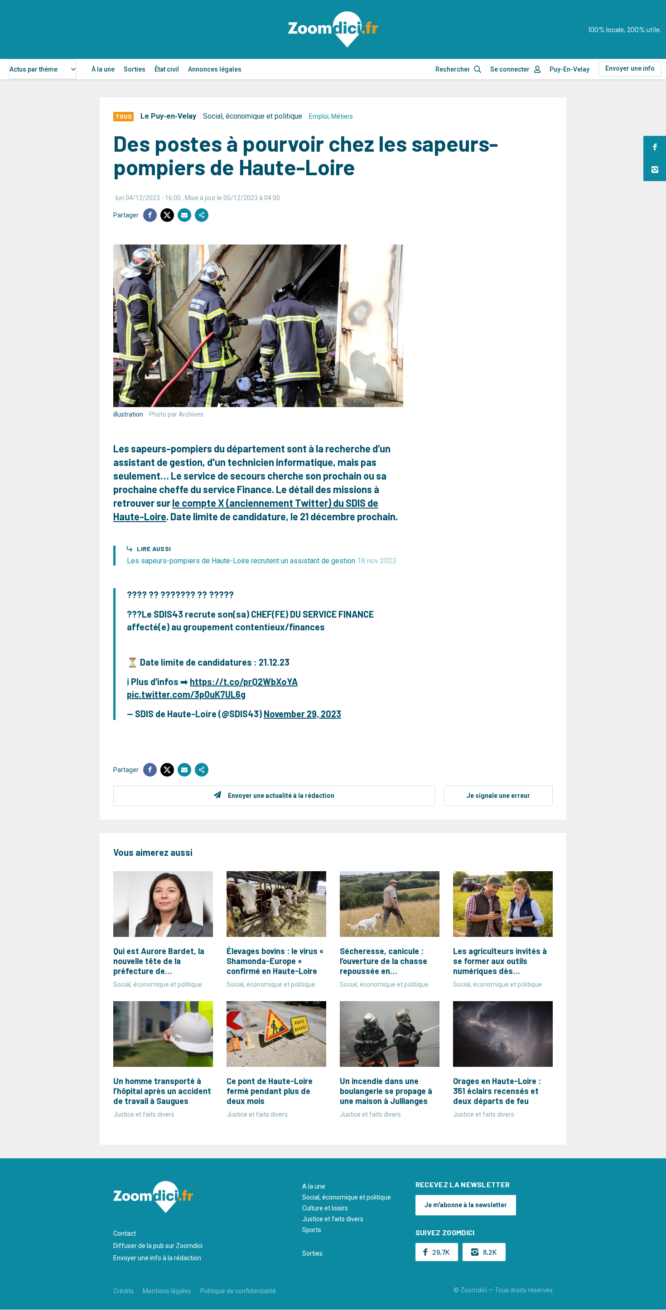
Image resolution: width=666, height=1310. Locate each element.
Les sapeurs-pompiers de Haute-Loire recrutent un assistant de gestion (261, 561)
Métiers (342, 116)
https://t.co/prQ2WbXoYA (244, 681)
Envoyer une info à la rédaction (157, 1258)
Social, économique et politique (252, 116)
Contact (124, 1233)
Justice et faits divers (332, 1219)
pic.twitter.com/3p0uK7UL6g (186, 694)
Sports (311, 1229)
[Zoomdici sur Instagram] (654, 169)
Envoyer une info (630, 68)
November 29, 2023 (302, 713)
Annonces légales (214, 69)
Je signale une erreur (498, 795)
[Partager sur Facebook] (150, 215)
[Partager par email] (184, 215)
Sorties (134, 69)
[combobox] (42, 69)
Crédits (123, 1291)
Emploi (318, 116)
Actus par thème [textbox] (34, 69)
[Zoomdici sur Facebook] (654, 147)
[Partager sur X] (167, 215)
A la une (313, 1186)
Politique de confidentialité (238, 1291)
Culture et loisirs (325, 1208)
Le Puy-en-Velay (168, 116)
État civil (166, 69)
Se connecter (510, 69)
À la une (103, 69)
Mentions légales (167, 1291)
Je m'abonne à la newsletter (466, 1205)
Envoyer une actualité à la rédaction (281, 795)
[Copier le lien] (201, 215)
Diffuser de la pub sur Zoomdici (158, 1245)
